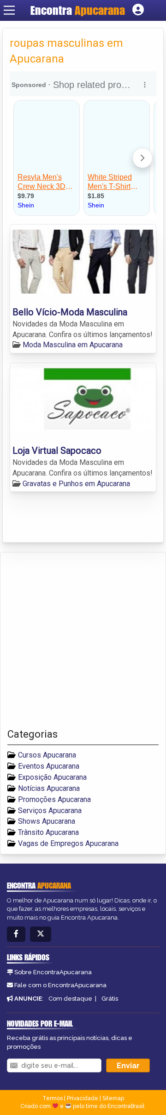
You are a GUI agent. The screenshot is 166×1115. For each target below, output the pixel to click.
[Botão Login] (138, 10)
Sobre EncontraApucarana (53, 972)
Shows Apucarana (46, 821)
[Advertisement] (83, 640)
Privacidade (82, 1098)
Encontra (77, 10)
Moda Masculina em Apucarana (73, 344)
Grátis (109, 998)
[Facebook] (16, 934)
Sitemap (113, 1098)
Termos (52, 1098)
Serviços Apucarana (50, 810)
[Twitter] (40, 934)
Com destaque (70, 998)
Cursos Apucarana (47, 755)
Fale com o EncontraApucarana (60, 985)
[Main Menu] (9, 10)
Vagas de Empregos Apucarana (68, 843)
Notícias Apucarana (49, 788)
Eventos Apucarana (48, 766)
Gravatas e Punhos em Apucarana (76, 483)
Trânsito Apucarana (48, 832)
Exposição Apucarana (52, 777)
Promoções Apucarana (54, 799)
